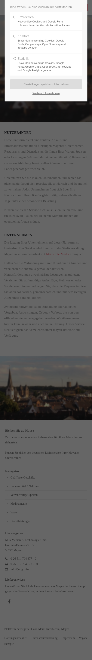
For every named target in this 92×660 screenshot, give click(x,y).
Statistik (44, 64)
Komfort (42, 41)
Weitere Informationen (46, 93)
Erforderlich (44, 21)
